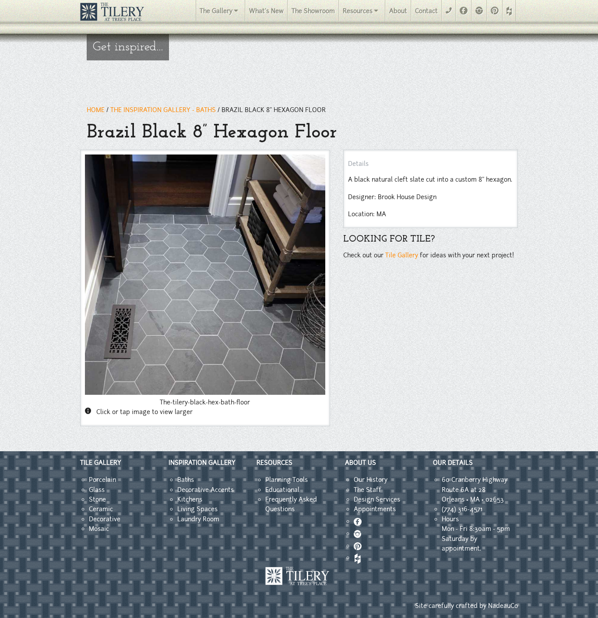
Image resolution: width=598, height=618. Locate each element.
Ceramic (101, 509)
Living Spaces (197, 509)
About (398, 11)
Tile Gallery (401, 255)
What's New (266, 11)
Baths (185, 480)
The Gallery (216, 11)
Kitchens (189, 499)
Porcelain (102, 480)
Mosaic (99, 529)
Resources (358, 11)
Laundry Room (198, 519)
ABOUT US (360, 463)
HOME (96, 110)
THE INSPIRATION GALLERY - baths (163, 110)
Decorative (104, 519)
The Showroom (313, 11)
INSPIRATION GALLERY (202, 463)
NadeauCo (503, 606)
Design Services (377, 499)
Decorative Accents (205, 490)
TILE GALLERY (100, 463)
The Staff (367, 490)
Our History (370, 480)
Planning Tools (286, 480)
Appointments (375, 509)
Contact (426, 11)
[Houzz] (509, 11)
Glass (97, 490)
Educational (282, 490)
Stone (97, 499)
